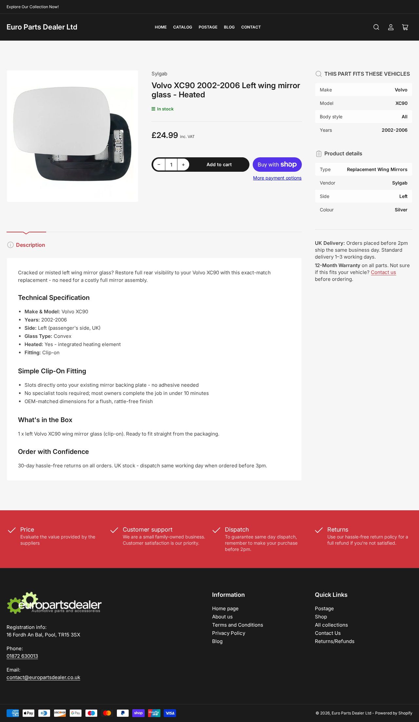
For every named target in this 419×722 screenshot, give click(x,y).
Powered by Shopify (393, 713)
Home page (225, 608)
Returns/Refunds (335, 641)
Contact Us (328, 633)
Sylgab (159, 73)
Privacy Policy (228, 633)
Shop (321, 617)
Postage (208, 27)
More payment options (277, 178)
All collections (331, 625)
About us (222, 617)
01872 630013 (22, 656)
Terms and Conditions (237, 625)
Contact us (383, 272)
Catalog (182, 27)
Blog (229, 27)
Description (30, 245)
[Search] (376, 27)
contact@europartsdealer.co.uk (43, 677)
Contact (251, 27)
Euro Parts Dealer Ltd (42, 27)
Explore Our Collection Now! (33, 6)
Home (161, 27)
